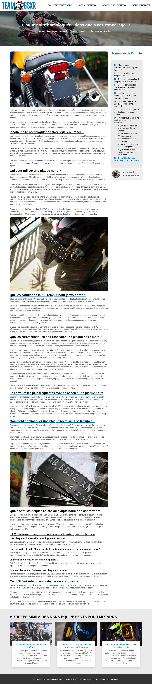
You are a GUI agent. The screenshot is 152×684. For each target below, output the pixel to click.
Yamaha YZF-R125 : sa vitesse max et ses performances (76, 646)
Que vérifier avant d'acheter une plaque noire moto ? (127, 152)
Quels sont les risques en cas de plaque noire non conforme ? (126, 112)
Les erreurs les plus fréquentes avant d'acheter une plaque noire (125, 95)
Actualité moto (87, 5)
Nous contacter (141, 5)
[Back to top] (145, 677)
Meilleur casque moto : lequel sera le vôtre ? (31, 646)
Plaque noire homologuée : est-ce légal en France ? (126, 67)
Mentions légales (113, 679)
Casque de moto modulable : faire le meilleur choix (121, 646)
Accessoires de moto (114, 5)
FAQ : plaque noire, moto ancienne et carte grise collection (126, 120)
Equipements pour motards (57, 31)
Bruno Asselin (131, 175)
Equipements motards (60, 5)
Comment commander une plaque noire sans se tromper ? (125, 103)
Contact (103, 679)
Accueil (42, 31)
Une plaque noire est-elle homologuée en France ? (128, 128)
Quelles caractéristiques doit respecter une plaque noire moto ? (126, 87)
